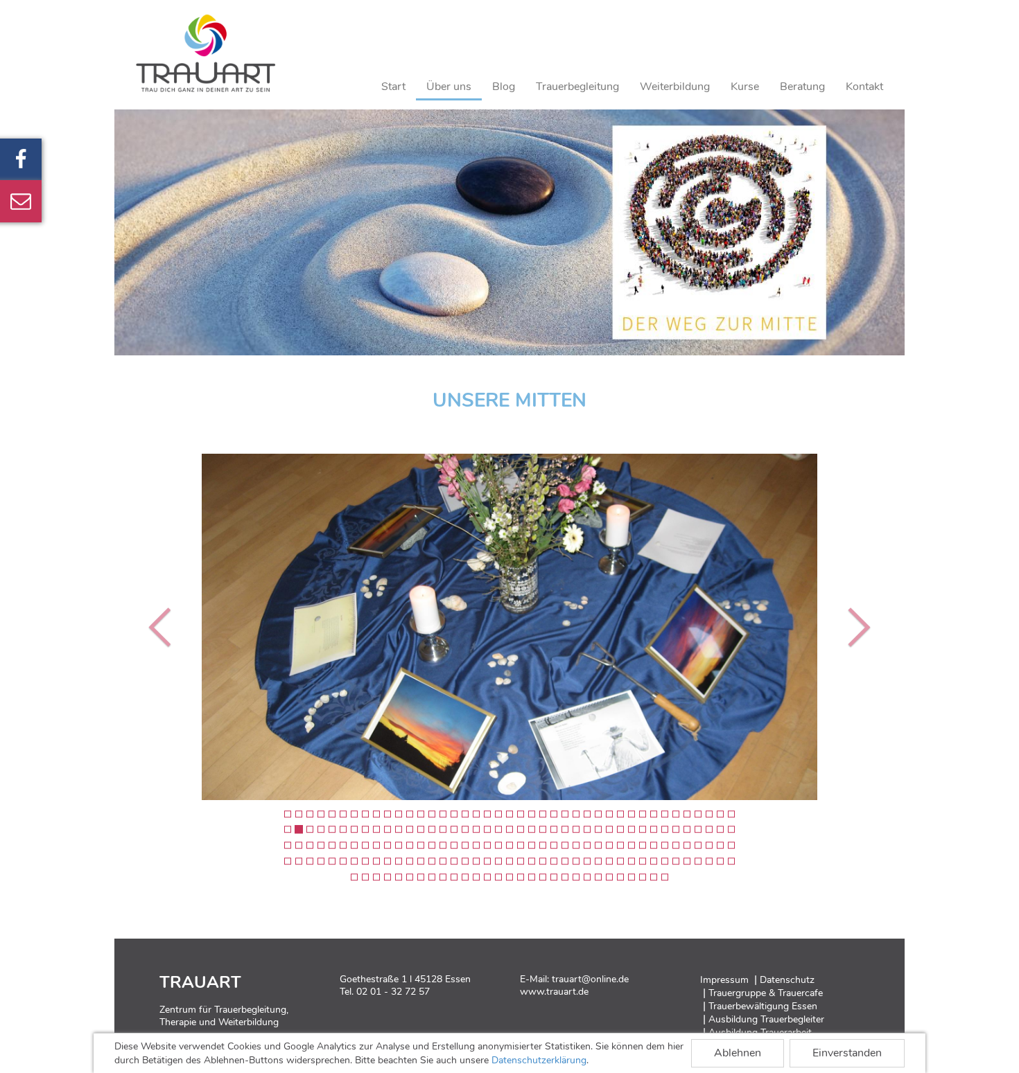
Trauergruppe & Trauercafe (765, 993)
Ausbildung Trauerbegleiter (766, 1019)
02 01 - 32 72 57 (393, 991)
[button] (163, 627)
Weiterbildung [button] (675, 86)
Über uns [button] (448, 86)
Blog (503, 86)
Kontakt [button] (864, 86)
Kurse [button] (745, 86)
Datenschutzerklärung (538, 1060)
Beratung (802, 86)
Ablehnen (737, 1053)
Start (393, 86)
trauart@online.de (590, 979)
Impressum (724, 979)
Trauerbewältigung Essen (762, 1006)
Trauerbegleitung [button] (577, 86)
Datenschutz (787, 979)
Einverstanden (847, 1053)
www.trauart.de (554, 991)
